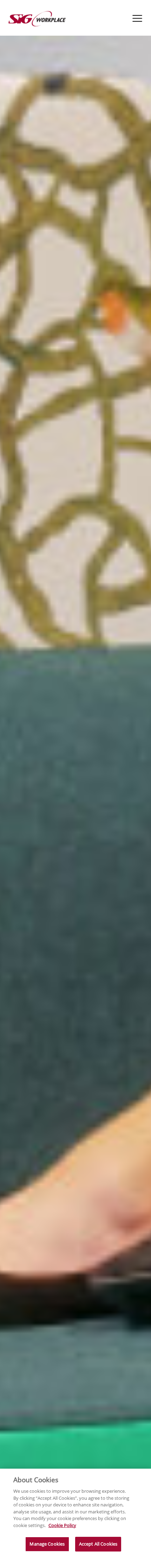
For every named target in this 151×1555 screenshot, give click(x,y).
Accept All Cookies (98, 1544)
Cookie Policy (62, 1525)
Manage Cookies (47, 1544)
